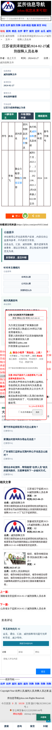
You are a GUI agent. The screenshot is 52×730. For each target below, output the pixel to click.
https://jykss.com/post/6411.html (32, 224)
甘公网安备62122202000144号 (27, 710)
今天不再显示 (26, 412)
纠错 (45, 726)
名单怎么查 (26, 277)
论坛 (2, 31)
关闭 (37, 412)
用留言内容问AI (26, 643)
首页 (2, 25)
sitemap (27, 714)
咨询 (19, 726)
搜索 (6, 726)
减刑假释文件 (7, 62)
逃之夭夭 (11, 58)
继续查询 (42, 116)
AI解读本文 (9, 116)
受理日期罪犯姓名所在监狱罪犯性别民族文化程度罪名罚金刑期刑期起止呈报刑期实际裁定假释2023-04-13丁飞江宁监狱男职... (25, 509)
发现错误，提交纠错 (16, 257)
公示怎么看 (26, 283)
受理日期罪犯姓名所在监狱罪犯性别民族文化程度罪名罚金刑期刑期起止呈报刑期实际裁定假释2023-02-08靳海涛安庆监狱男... (25, 542)
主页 (2, 36)
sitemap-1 (36, 714)
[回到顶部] (48, 721)
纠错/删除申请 (26, 116)
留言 (32, 726)
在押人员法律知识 (20, 571)
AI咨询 (43, 717)
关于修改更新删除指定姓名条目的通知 (23, 368)
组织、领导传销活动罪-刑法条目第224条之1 (37, 557)
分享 (36, 216)
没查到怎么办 (26, 290)
